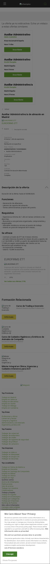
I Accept (9, 554)
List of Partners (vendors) (14, 548)
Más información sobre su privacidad (26, 530)
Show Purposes (10, 560)
